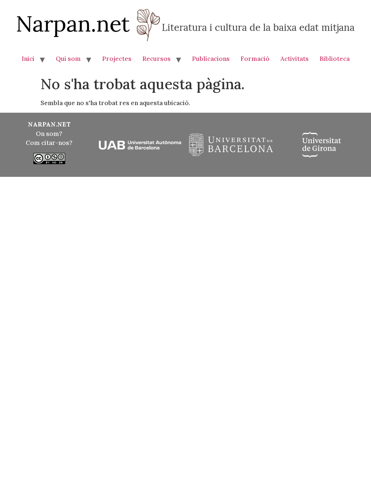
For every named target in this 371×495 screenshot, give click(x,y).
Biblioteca (335, 59)
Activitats (294, 59)
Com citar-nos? (49, 143)
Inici (28, 59)
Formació (255, 59)
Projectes (117, 59)
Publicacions (211, 59)
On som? (49, 134)
